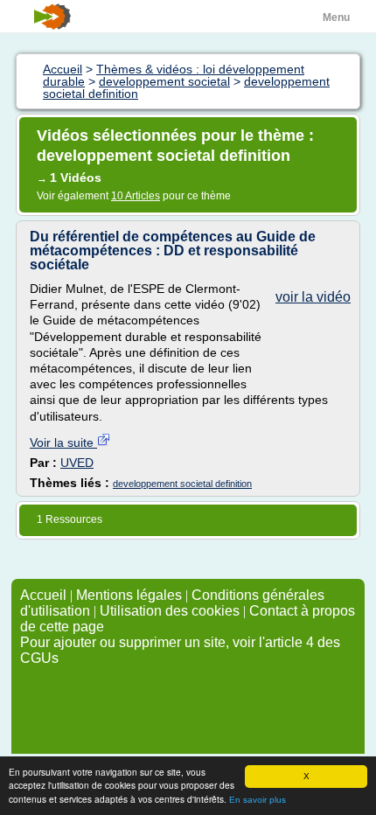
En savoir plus (257, 800)
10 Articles (135, 196)
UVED (77, 463)
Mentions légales (129, 595)
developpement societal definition (182, 483)
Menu (336, 17)
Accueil (43, 595)
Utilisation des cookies (170, 610)
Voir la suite (63, 442)
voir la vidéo (313, 296)
